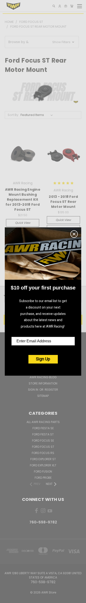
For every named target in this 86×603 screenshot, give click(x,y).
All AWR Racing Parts (43, 422)
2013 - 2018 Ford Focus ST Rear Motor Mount (63, 201)
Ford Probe (43, 478)
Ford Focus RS (43, 453)
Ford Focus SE (43, 441)
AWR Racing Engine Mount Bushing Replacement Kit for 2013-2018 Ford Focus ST (22, 199)
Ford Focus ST (43, 447)
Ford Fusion (43, 471)
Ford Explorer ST (43, 459)
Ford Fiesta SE (43, 428)
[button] (42, 42)
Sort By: (13, 115)
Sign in (33, 390)
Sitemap (43, 396)
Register (51, 390)
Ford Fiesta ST (43, 434)
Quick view (22, 223)
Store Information (43, 383)
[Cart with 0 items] (72, 6)
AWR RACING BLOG (43, 377)
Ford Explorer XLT (43, 465)
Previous (7, 598)
